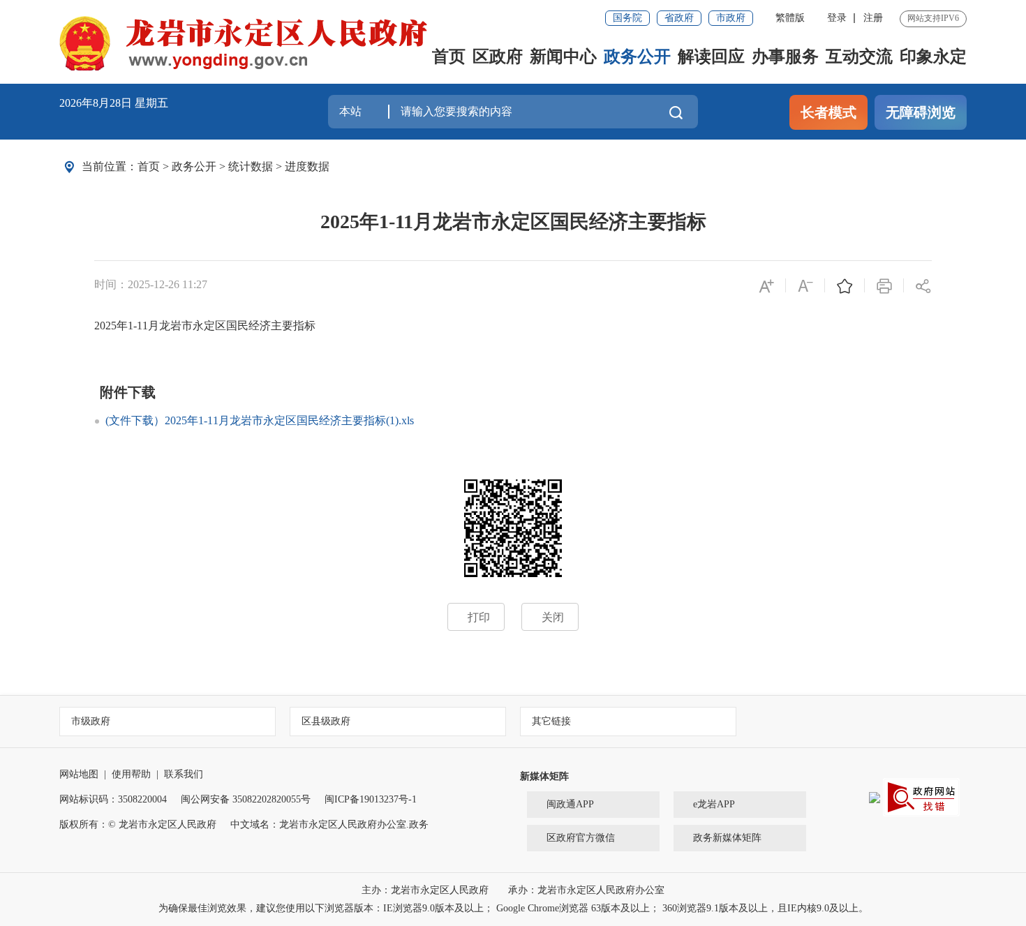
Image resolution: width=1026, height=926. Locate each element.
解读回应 (711, 56)
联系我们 (183, 774)
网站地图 (78, 774)
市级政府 (90, 721)
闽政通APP (570, 804)
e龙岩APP (714, 804)
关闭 (553, 617)
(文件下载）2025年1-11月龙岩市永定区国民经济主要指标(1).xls (259, 420)
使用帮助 (131, 774)
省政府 (679, 18)
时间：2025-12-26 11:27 (150, 284)
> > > (233, 166)
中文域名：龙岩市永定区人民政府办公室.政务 (329, 824)
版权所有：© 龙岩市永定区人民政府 (137, 824)
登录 (837, 18)
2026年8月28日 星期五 (113, 103)
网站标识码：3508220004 (113, 799)
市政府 (730, 18)
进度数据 (307, 166)
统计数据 (250, 166)
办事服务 (785, 56)
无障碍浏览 (921, 112)
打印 (479, 617)
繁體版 (790, 18)
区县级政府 (326, 721)
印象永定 (933, 56)
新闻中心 (563, 56)
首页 (449, 56)
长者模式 (828, 112)
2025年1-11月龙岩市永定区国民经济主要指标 (513, 221)
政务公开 (637, 56)
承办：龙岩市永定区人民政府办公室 (586, 890)
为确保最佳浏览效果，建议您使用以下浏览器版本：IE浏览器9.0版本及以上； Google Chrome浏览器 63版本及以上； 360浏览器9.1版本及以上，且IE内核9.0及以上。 (513, 908)
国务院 (627, 18)
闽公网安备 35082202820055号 (246, 799)
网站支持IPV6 (933, 18)
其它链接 (551, 721)
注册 (873, 18)
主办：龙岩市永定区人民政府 (426, 890)
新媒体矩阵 (544, 776)
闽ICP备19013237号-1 (371, 799)
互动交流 (859, 56)
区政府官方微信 (581, 837)
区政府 (498, 56)
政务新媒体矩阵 (727, 837)
